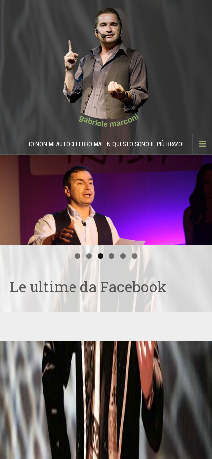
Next (199, 197)
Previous (12, 197)
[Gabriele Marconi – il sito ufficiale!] (106, 67)
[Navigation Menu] (202, 144)
